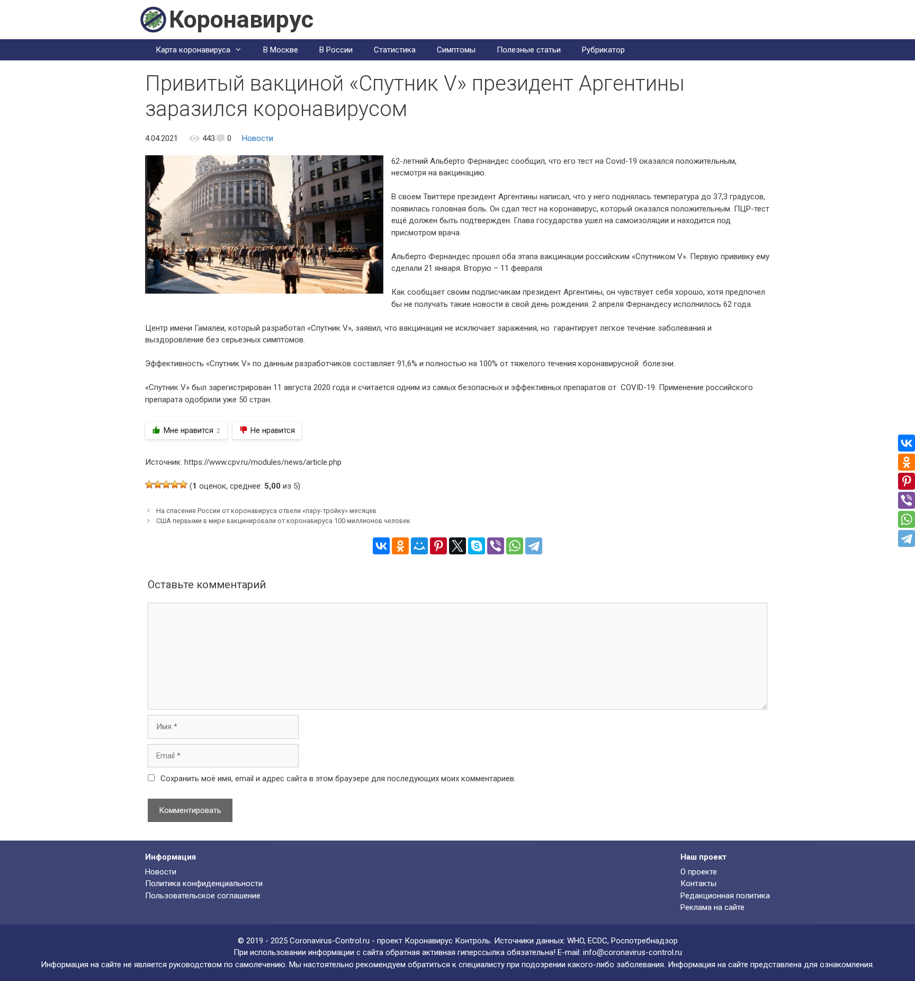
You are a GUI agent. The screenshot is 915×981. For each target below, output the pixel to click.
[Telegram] (533, 545)
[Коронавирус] (153, 19)
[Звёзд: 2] (158, 484)
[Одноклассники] (400, 545)
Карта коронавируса (193, 50)
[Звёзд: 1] (149, 484)
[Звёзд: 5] (183, 484)
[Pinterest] (438, 545)
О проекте (698, 872)
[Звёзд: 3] (166, 484)
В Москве (280, 50)
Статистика (395, 50)
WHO (575, 940)
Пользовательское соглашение (203, 895)
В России (336, 50)
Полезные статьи (529, 50)
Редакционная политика (725, 895)
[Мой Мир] (419, 545)
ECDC (597, 940)
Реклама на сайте (712, 907)
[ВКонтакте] (381, 545)
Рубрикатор (603, 50)
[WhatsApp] (514, 545)
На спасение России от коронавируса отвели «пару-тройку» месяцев (266, 511)
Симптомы (456, 50)
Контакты (698, 883)
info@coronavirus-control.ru (632, 952)
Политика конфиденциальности (204, 883)
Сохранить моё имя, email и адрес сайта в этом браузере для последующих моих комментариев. (338, 778)
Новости (257, 138)
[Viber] (495, 545)
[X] (457, 545)
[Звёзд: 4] (175, 484)
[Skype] (476, 545)
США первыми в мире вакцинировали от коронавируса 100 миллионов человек (283, 521)
